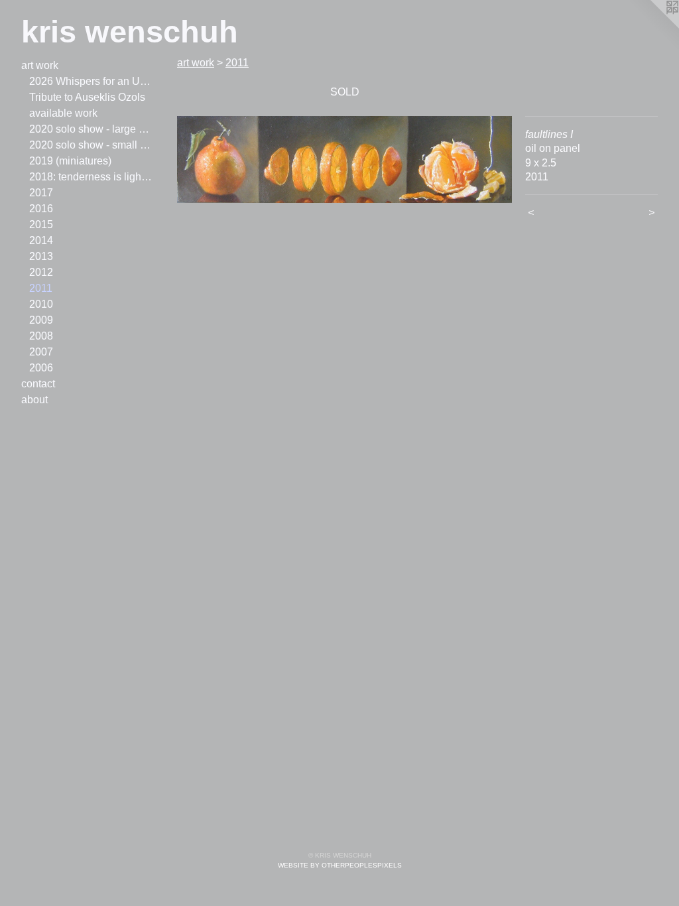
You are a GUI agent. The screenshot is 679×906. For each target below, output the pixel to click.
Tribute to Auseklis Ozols (87, 97)
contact (38, 383)
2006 (41, 367)
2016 (41, 208)
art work (39, 65)
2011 (40, 288)
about (34, 399)
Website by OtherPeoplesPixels (340, 865)
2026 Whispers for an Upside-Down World (91, 81)
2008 (41, 336)
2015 (41, 224)
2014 (41, 240)
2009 (41, 320)
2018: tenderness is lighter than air (91, 176)
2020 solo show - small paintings (91, 145)
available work (63, 113)
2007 (41, 351)
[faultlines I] (344, 159)
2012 (41, 272)
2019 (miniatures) (70, 160)
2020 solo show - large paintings (91, 129)
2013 (41, 256)
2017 (41, 192)
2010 (41, 304)
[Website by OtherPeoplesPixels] (652, 26)
